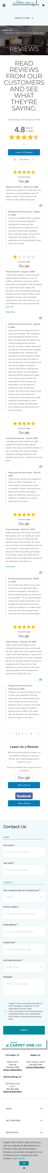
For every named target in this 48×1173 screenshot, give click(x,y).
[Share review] (40, 206)
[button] (33, 5)
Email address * (10, 925)
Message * (8, 977)
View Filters (24, 159)
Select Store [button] (22, 18)
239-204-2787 (12, 1067)
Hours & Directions (12, 1070)
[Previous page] (11, 734)
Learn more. (18, 1158)
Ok (24, 1163)
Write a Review (24, 785)
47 (31, 734)
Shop (9, 1109)
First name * (9, 845)
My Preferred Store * (12, 960)
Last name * (8, 863)
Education (12, 1132)
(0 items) (43, 5)
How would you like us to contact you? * (21, 890)
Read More (10, 312)
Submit (24, 1030)
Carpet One (7, 30)
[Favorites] (38, 5)
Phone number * (11, 907)
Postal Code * (9, 942)
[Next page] (37, 734)
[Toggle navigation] (4, 5)
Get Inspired (13, 1120)
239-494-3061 (12, 1089)
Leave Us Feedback (24, 152)
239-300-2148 (35, 1064)
